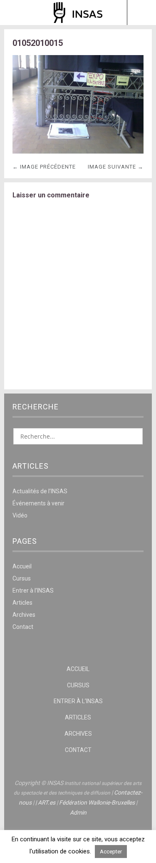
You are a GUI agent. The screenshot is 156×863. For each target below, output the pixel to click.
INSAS (78, 12)
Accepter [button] (111, 851)
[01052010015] (78, 151)
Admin (78, 812)
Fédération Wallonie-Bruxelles (97, 802)
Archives (23, 614)
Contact (22, 626)
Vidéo (19, 515)
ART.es (46, 802)
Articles (22, 602)
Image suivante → (116, 167)
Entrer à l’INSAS (33, 590)
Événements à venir (38, 503)
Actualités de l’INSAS (39, 491)
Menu (15, 12)
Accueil (22, 566)
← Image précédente (44, 167)
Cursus (21, 578)
